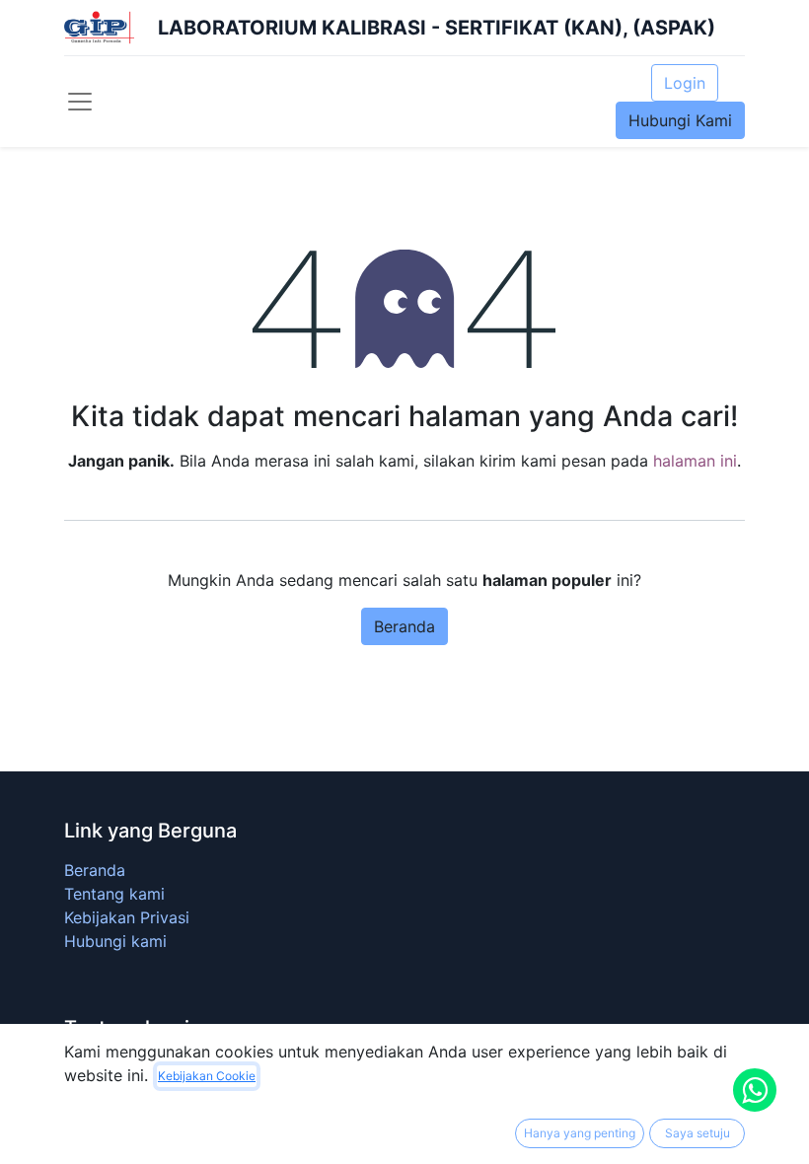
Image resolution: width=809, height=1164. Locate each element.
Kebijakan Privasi (126, 917)
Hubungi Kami (680, 120)
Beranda (404, 626)
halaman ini (695, 461)
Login (684, 83)
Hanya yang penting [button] (579, 1133)
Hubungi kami (115, 941)
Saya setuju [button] (697, 1133)
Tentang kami (114, 894)
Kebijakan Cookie (207, 1075)
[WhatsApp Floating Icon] (754, 1090)
